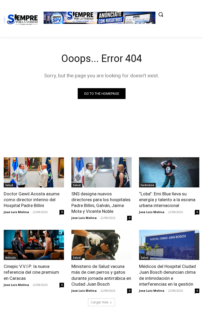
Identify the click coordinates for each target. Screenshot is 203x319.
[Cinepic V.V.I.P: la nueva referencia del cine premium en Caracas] (34, 245)
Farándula (147, 185)
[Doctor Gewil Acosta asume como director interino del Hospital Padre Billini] (34, 172)
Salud (9, 185)
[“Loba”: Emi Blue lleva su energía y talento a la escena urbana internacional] (169, 172)
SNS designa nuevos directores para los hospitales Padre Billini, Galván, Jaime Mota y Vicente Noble (101, 202)
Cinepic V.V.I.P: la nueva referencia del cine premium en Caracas (31, 272)
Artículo (10, 257)
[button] (160, 14)
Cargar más (99, 302)
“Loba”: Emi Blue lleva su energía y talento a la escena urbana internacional (167, 199)
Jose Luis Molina (16, 212)
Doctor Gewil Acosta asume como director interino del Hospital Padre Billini (31, 199)
